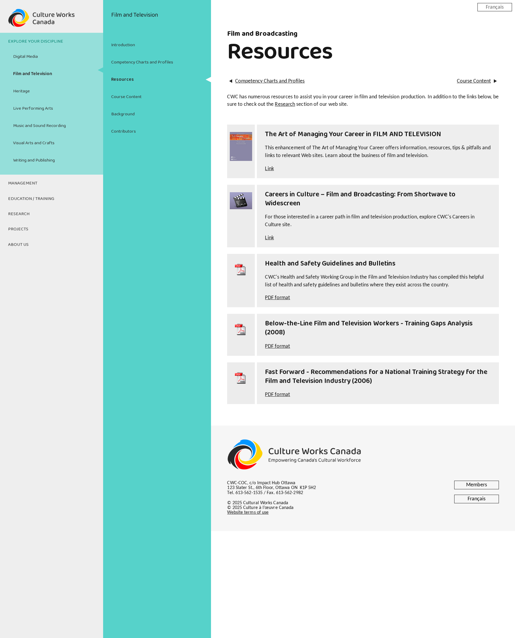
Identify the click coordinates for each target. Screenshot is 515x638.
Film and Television (32, 73)
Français (495, 7)
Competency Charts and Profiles (142, 62)
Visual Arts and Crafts (34, 143)
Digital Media (25, 56)
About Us (18, 244)
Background (123, 114)
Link (269, 169)
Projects (18, 229)
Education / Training (31, 198)
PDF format (277, 298)
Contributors (123, 131)
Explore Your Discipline (35, 41)
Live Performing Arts (33, 108)
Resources (122, 79)
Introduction (123, 45)
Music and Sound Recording (39, 125)
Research (19, 214)
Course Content (126, 96)
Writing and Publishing (34, 160)
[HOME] (51, 21)
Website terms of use (248, 512)
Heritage (21, 91)
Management (22, 183)
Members (476, 485)
